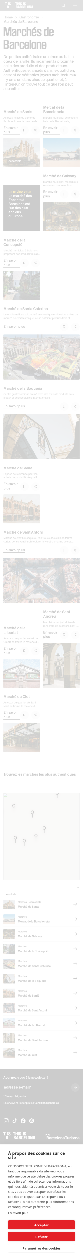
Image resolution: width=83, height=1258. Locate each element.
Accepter (41, 1225)
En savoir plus (18, 1213)
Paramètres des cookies (41, 1248)
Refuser (41, 1236)
